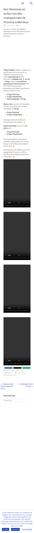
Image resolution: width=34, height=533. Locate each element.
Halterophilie (7, 375)
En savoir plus (27, 529)
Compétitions (19, 370)
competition (21, 373)
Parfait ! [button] (5, 529)
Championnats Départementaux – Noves (8, 386)
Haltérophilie (7, 373)
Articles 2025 (10, 370)
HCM (19, 25)
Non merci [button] (15, 529)
